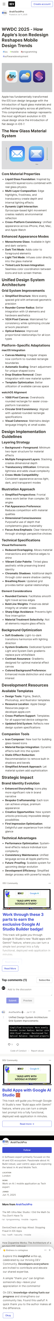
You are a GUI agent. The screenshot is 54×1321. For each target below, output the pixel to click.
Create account (42, 4)
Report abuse (37, 1050)
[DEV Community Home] (11, 4)
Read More (10, 968)
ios (5, 51)
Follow (27, 1150)
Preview (27, 1000)
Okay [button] (8, 1315)
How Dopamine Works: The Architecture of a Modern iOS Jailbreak (26, 1246)
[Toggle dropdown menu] (49, 883)
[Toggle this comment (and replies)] (4, 1017)
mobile (14, 51)
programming (29, 51)
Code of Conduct (18, 1050)
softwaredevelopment (15, 56)
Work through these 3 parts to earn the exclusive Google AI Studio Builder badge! (23, 921)
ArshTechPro (16, 11)
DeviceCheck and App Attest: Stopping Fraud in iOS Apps (23, 1231)
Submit (12, 1000)
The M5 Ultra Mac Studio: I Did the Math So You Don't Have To (26, 1216)
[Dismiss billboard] (50, 1250)
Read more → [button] (27, 1123)
